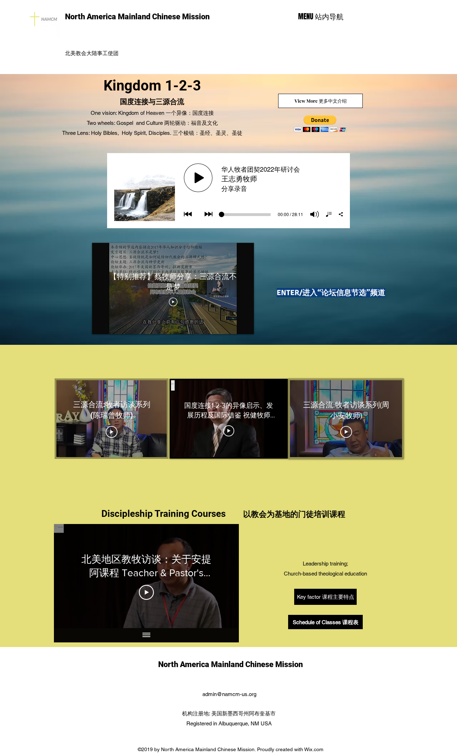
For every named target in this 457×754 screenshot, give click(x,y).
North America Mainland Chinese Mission (137, 16)
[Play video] (173, 302)
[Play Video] (146, 592)
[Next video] (224, 576)
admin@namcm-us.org (229, 694)
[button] (320, 123)
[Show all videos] (146, 635)
